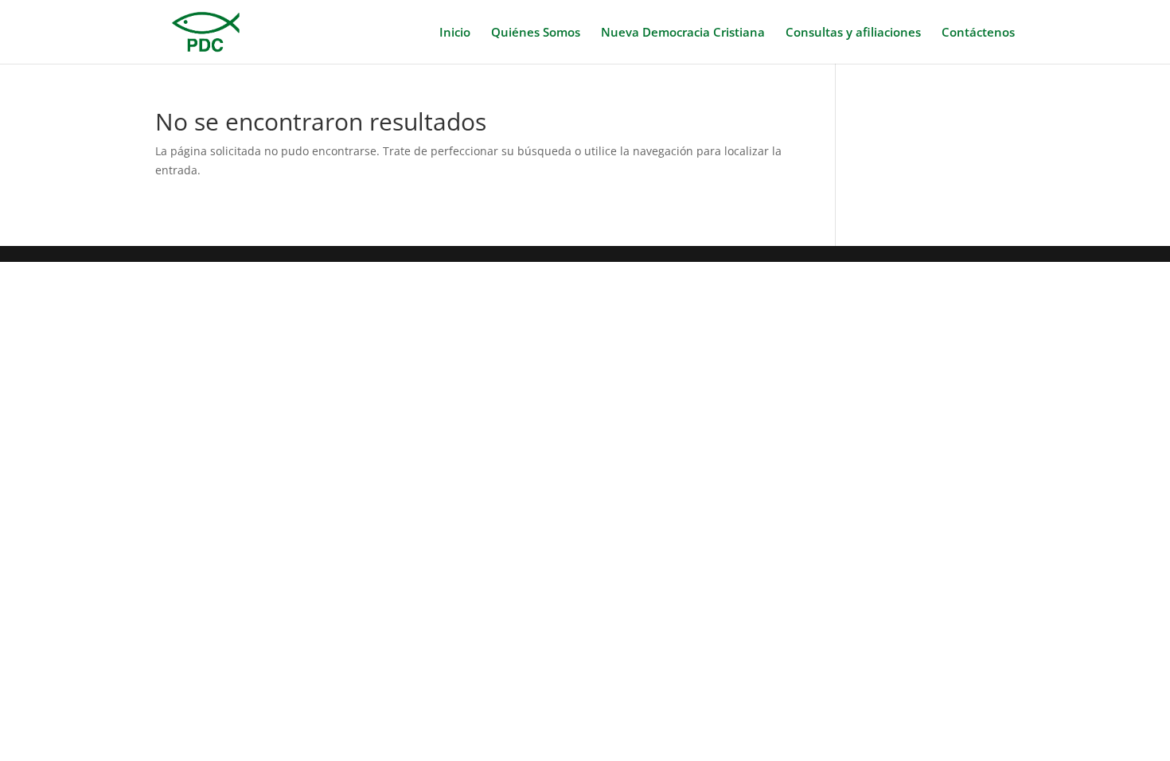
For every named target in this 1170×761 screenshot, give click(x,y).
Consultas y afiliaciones (853, 33)
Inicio (454, 33)
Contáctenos (978, 33)
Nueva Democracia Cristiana (683, 33)
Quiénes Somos (535, 33)
